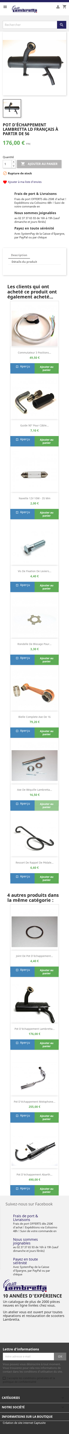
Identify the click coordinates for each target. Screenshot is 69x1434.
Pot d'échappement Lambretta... (35, 1029)
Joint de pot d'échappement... (34, 956)
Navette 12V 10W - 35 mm (34, 498)
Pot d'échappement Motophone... (34, 1101)
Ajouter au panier (39, 164)
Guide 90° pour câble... (34, 425)
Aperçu (22, 366)
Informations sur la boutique (27, 1417)
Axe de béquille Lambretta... (34, 789)
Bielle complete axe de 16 (34, 717)
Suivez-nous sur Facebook (29, 1203)
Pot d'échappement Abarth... (34, 1174)
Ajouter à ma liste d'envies (22, 182)
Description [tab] (19, 255)
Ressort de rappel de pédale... (35, 862)
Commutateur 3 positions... (34, 352)
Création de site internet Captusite (24, 1423)
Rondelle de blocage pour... (34, 644)
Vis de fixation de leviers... (34, 571)
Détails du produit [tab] (24, 262)
